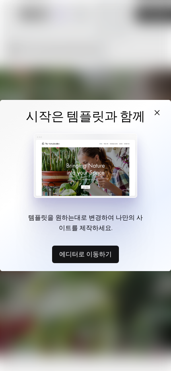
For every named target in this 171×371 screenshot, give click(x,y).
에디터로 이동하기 (85, 254)
